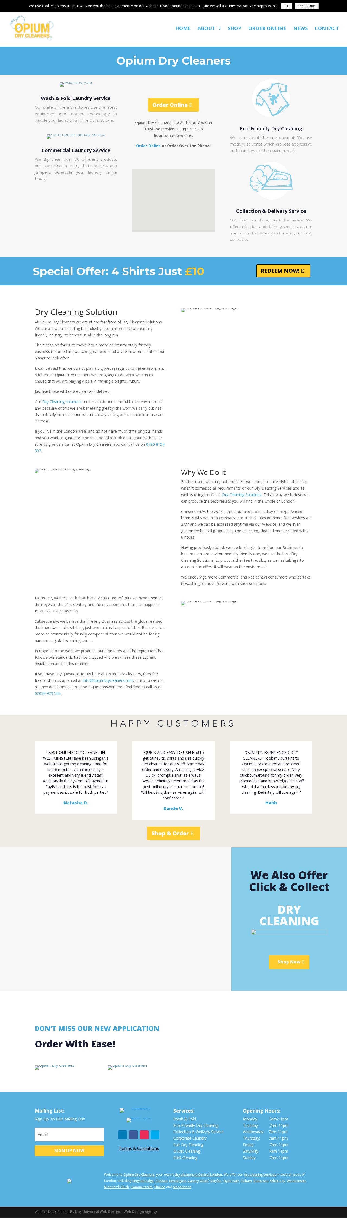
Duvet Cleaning (187, 1151)
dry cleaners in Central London (198, 1174)
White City (277, 1180)
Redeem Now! (280, 270)
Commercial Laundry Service (75, 150)
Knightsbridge (143, 1180)
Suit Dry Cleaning (188, 1144)
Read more (306, 6)
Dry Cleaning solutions (62, 401)
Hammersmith (142, 1187)
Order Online (267, 28)
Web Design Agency (140, 1211)
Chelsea (161, 1180)
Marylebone (182, 1187)
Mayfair (216, 1180)
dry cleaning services (260, 1174)
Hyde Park (231, 1180)
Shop (234, 28)
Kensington (177, 1180)
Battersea (260, 1180)
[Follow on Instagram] (144, 1134)
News (300, 28)
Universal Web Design (101, 1211)
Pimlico (159, 1187)
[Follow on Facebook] (133, 1134)
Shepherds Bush (116, 1187)
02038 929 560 (48, 693)
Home (183, 28)
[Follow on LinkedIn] (122, 1134)
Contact (327, 28)
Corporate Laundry (190, 1138)
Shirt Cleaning (185, 1157)
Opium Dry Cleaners (139, 1174)
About (206, 28)
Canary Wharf (198, 1180)
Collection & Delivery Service (271, 211)
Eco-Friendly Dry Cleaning (271, 128)
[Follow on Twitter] (155, 1134)
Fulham (246, 1180)
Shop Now (289, 962)
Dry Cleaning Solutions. (242, 494)
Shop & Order (170, 833)
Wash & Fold (185, 1118)
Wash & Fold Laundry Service (76, 98)
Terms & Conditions (139, 1148)
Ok (287, 6)
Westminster (296, 1180)
